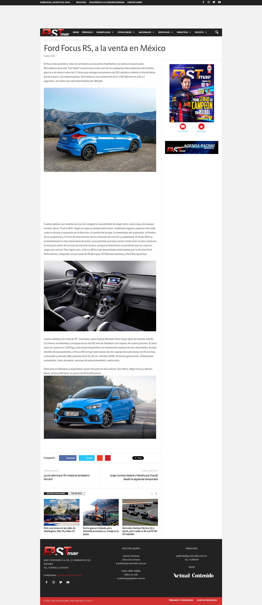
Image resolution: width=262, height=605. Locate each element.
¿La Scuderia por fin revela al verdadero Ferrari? (66, 477)
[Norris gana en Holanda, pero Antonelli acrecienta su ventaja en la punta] (101, 512)
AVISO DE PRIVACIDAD (207, 600)
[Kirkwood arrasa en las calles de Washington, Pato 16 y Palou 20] (61, 512)
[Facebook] (203, 2)
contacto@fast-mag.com (69, 575)
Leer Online (183, 131)
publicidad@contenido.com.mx (191, 556)
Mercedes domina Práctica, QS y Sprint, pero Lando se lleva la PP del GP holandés (139, 531)
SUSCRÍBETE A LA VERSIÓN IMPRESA (107, 2)
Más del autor (76, 494)
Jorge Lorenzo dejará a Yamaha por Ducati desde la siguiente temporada (134, 477)
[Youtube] (219, 2)
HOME (76, 32)
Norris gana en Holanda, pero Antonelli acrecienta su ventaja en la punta (101, 531)
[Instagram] (209, 2)
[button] (217, 32)
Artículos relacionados (56, 494)
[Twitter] (214, 2)
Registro (81, 2)
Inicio (46, 40)
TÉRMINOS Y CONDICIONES (181, 600)
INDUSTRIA (55, 40)
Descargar (201, 131)
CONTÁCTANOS (134, 2)
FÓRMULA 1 (87, 32)
